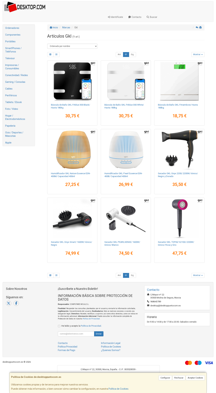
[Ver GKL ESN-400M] (72, 149)
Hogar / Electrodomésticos (15, 117)
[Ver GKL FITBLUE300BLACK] (72, 81)
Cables (8, 88)
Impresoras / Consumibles (12, 67)
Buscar (153, 17)
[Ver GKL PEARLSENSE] (125, 218)
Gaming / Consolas (15, 82)
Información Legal (110, 343)
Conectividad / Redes (16, 75)
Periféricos (11, 95)
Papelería (10, 125)
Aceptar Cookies (195, 378)
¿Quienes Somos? (110, 350)
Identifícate (116, 17)
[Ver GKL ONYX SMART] (72, 218)
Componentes (12, 34)
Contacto (136, 17)
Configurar (165, 378)
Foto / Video (11, 109)
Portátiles (10, 41)
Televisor (10, 58)
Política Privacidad (67, 346)
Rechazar (178, 378)
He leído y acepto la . (81, 326)
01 (126, 54)
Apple (8, 142)
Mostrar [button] (197, 54)
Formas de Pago (66, 350)
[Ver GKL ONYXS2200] (179, 149)
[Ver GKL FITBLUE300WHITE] (125, 81)
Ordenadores (12, 28)
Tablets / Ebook (13, 102)
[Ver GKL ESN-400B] (125, 149)
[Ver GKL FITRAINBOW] (179, 81)
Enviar (99, 334)
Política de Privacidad (91, 319)
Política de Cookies (118, 388)
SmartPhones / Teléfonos (13, 50)
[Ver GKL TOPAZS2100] (179, 218)
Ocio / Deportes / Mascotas (14, 134)
